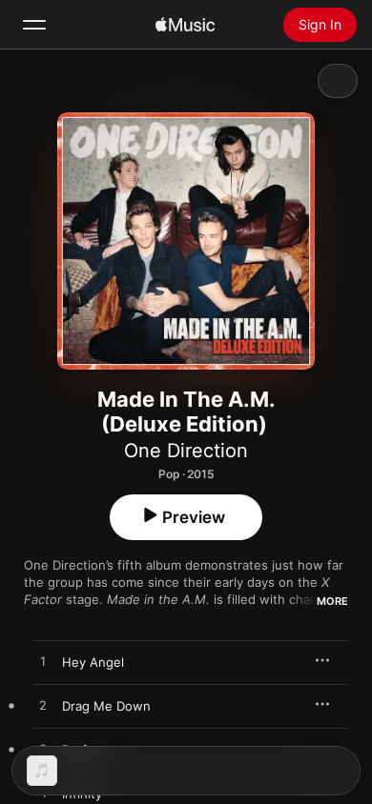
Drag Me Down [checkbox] (106, 706)
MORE (332, 601)
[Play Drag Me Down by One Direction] (43, 705)
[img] (185, 24)
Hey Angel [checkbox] (93, 662)
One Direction (186, 450)
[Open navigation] (34, 25)
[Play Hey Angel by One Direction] (43, 662)
